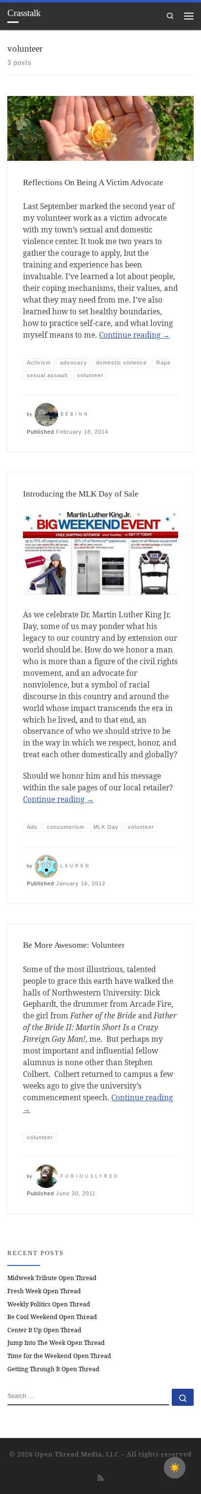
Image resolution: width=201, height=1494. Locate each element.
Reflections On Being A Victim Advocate (93, 182)
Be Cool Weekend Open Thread (52, 1317)
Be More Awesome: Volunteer (74, 945)
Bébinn (74, 414)
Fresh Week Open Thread (44, 1291)
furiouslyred (90, 1176)
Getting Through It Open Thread (53, 1369)
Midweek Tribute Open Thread (52, 1278)
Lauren (75, 865)
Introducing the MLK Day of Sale (81, 493)
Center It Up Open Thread (44, 1330)
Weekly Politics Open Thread (48, 1304)
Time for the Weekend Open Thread (59, 1356)
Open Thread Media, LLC (77, 1454)
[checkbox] (174, 1467)
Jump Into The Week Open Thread (56, 1343)
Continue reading (134, 334)
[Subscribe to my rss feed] (100, 1478)
